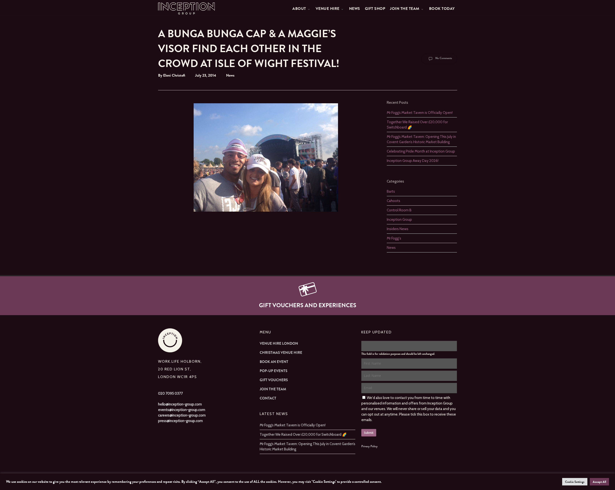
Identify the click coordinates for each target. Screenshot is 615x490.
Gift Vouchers (274, 380)
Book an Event (274, 361)
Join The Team (273, 389)
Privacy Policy (369, 446)
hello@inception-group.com (180, 404)
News (230, 75)
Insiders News (397, 229)
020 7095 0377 (170, 393)
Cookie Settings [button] (574, 481)
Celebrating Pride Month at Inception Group (421, 151)
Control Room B (399, 210)
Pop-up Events (273, 371)
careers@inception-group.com (182, 415)
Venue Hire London (279, 343)
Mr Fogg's (394, 238)
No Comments (443, 58)
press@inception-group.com (180, 421)
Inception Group (399, 219)
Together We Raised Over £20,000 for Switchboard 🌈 (303, 434)
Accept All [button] (599, 481)
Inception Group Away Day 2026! (412, 161)
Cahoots (393, 201)
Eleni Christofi (174, 75)
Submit (369, 433)
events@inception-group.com (181, 410)
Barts (391, 191)
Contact (268, 398)
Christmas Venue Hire (281, 352)
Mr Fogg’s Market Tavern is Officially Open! (420, 112)
